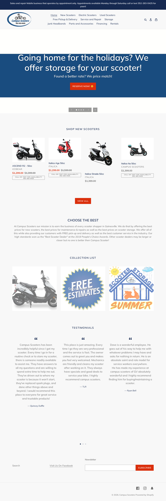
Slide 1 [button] (80, 444)
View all (83, 201)
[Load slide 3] (81, 110)
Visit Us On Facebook (61, 465)
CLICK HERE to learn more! (83, 78)
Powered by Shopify (145, 495)
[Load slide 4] (83, 110)
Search (16, 465)
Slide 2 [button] (83, 444)
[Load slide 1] (76, 110)
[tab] (80, 444)
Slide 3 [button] (85, 444)
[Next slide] (88, 110)
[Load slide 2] (79, 110)
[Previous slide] (71, 110)
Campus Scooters (127, 495)
